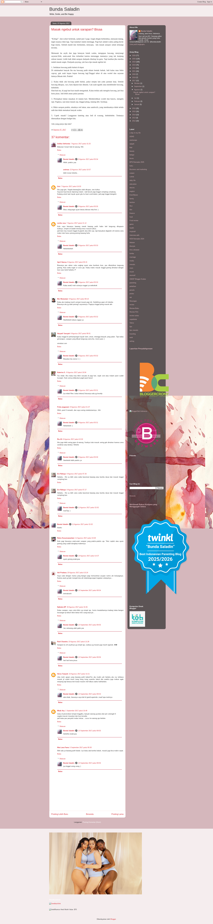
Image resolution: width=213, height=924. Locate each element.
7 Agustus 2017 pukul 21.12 (76, 223)
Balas (59, 150)
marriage (133, 257)
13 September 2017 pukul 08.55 (89, 625)
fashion (132, 202)
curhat (132, 177)
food (131, 217)
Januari (137, 104)
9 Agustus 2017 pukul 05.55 (88, 206)
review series (134, 316)
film (131, 210)
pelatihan (133, 286)
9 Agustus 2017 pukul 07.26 (77, 474)
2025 (134, 59)
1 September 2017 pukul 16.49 (76, 711)
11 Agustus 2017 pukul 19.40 (85, 538)
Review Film (134, 312)
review (132, 305)
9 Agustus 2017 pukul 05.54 (88, 159)
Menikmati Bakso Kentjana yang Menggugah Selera (143, 505)
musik (132, 272)
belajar (132, 155)
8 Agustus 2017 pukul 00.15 (77, 262)
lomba (132, 253)
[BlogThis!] (74, 130)
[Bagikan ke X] (77, 130)
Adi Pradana (62, 573)
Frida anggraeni (63, 407)
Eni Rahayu (61, 474)
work (131, 337)
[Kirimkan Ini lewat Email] (72, 130)
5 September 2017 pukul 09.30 (81, 747)
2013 (134, 118)
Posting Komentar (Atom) (92, 822)
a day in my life (135, 133)
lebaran (132, 242)
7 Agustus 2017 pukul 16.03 (71, 186)
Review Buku (134, 308)
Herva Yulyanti (62, 674)
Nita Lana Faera (63, 747)
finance (132, 213)
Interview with (134, 235)
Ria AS (59, 439)
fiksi (131, 206)
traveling (133, 334)
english (132, 191)
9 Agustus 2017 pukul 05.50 (88, 457)
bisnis (132, 158)
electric (132, 188)
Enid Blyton (134, 195)
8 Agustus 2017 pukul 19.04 (76, 372)
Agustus (137, 90)
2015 (134, 111)
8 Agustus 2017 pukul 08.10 (79, 299)
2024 (134, 62)
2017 (134, 81)
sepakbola (133, 319)
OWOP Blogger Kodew (138, 279)
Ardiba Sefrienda (63, 144)
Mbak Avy (61, 711)
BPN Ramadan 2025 (137, 162)
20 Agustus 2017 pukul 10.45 (77, 607)
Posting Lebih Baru (59, 814)
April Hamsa (62, 262)
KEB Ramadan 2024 (137, 239)
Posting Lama (117, 814)
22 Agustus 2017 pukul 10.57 (80, 170)
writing (132, 341)
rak (131, 297)
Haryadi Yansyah (63, 333)
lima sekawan (134, 250)
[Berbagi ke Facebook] (79, 130)
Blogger (113, 919)
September (138, 86)
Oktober (137, 83)
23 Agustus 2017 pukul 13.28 (78, 642)
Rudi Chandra (62, 642)
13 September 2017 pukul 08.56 (89, 657)
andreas (66, 170)
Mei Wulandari (62, 299)
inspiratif (133, 231)
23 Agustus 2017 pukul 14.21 (79, 674)
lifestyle (132, 246)
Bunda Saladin (64, 9)
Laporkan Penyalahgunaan (141, 349)
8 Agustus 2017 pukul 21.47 (80, 407)
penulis (132, 290)
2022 (134, 68)
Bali (131, 147)
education (133, 184)
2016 (134, 108)
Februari (137, 101)
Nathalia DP (61, 607)
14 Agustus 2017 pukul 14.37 (88, 556)
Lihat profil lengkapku (137, 44)
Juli (135, 98)
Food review (134, 220)
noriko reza (61, 223)
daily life (132, 180)
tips (131, 327)
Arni (58, 186)
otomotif (132, 275)
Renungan (133, 301)
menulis (132, 264)
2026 (134, 55)
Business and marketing (138, 169)
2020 (134, 74)
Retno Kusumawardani (65, 538)
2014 (134, 115)
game (131, 224)
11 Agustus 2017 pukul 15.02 (88, 507)
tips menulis (134, 330)
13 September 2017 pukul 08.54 (89, 590)
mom (131, 268)
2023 (134, 65)
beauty (132, 151)
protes (132, 294)
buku (131, 166)
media (132, 261)
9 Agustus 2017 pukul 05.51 (88, 390)
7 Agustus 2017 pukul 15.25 (81, 144)
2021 (134, 71)
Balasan (62, 155)
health (132, 228)
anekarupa (133, 140)
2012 (134, 121)
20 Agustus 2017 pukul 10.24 (77, 573)
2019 (134, 77)
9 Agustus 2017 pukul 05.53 (88, 245)
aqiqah (132, 144)
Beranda (90, 814)
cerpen (132, 173)
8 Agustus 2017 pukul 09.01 (80, 333)
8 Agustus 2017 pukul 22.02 (73, 439)
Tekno (132, 323)
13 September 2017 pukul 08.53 (89, 694)
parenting (133, 283)
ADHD (132, 136)
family (132, 199)
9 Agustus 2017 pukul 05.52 (88, 317)
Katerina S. (61, 372)
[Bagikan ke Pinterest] (81, 130)
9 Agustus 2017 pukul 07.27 (77, 490)
